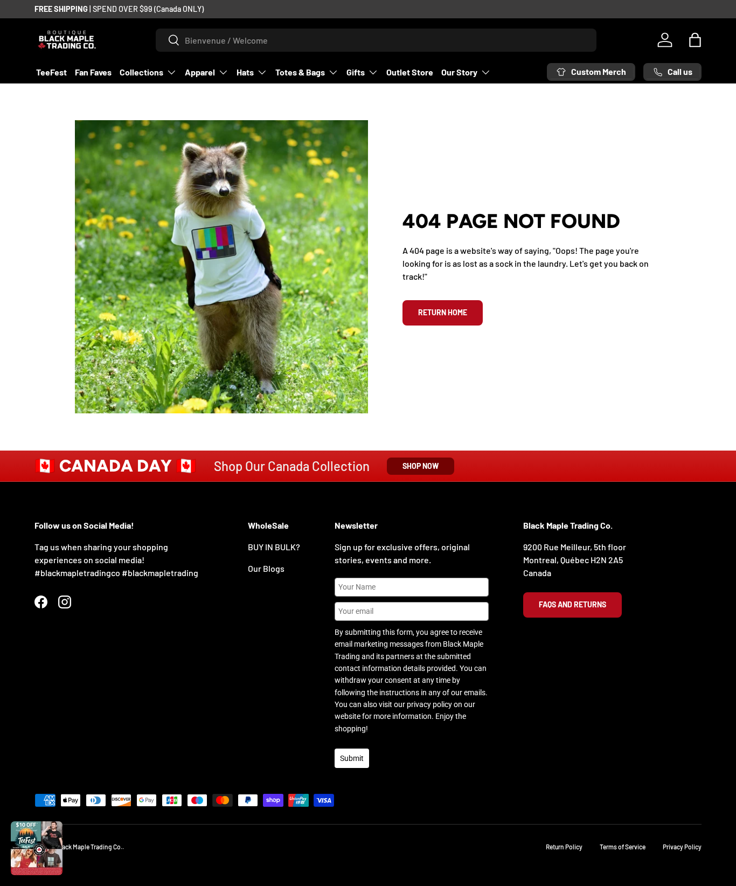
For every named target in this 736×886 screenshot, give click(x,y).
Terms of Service (622, 846)
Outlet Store (409, 72)
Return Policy (564, 846)
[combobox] (376, 40)
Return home (442, 312)
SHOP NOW (420, 465)
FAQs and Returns (572, 604)
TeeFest (51, 72)
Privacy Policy (682, 846)
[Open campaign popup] (37, 848)
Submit (352, 758)
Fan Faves (93, 72)
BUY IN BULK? (274, 547)
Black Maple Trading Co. (89, 846)
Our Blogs (266, 568)
